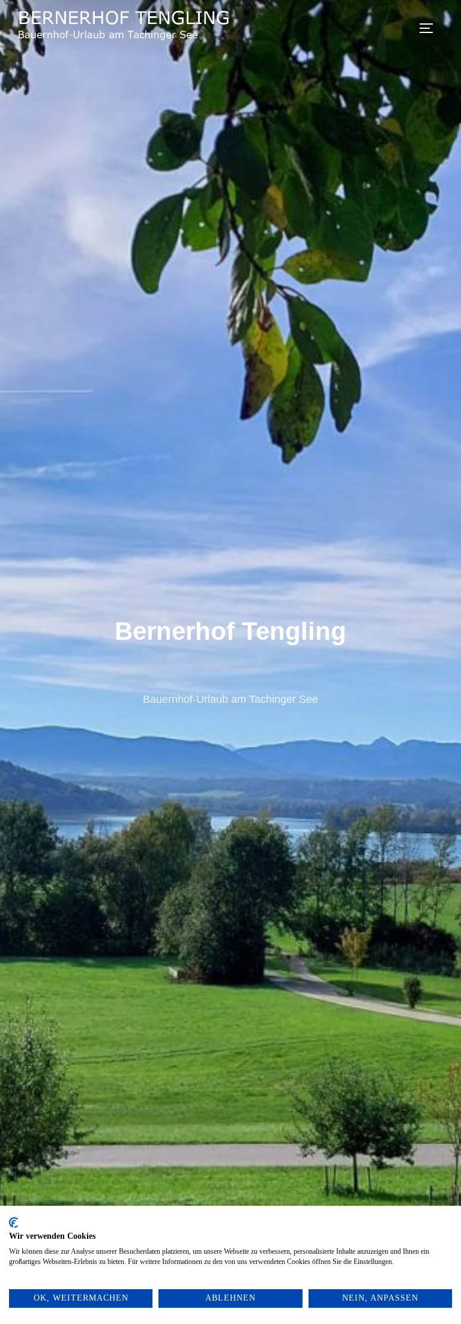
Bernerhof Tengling (230, 631)
